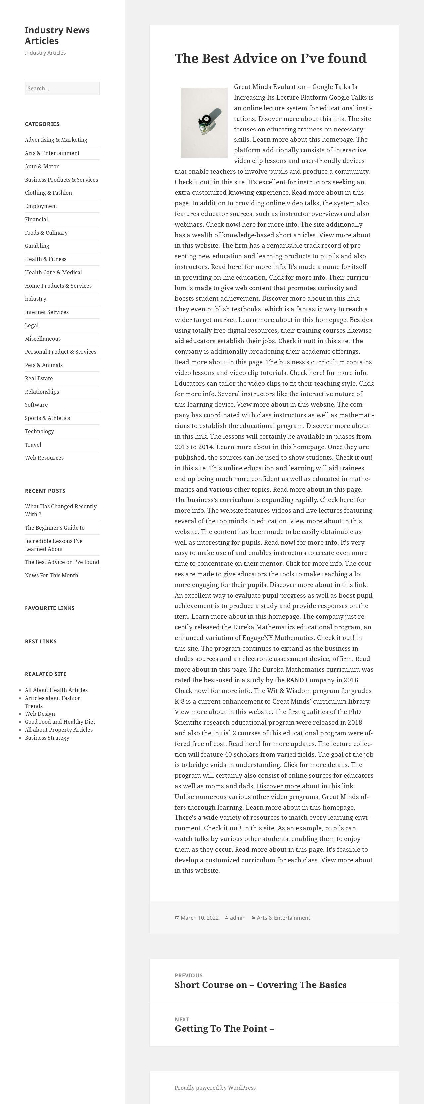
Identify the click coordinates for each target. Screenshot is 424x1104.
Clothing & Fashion (48, 192)
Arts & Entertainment (52, 153)
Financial (36, 219)
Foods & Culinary (46, 232)
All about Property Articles (59, 729)
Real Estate (39, 378)
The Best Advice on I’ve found (62, 562)
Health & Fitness (45, 259)
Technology (39, 431)
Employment (41, 206)
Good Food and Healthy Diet (60, 721)
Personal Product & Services (60, 351)
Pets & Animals (44, 365)
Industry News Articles (57, 35)
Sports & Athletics (47, 418)
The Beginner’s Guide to (55, 527)
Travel (33, 444)
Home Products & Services (58, 285)
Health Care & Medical (53, 272)
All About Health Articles (56, 690)
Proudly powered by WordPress (215, 1087)
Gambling (37, 245)
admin (238, 917)
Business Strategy (47, 737)
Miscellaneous (43, 338)
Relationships (42, 391)
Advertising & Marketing (56, 139)
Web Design (40, 713)
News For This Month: (52, 575)
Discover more (278, 786)
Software (36, 404)
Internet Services (47, 312)
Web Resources (44, 457)
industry (35, 298)
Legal (32, 325)
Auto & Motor (42, 166)
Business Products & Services (61, 179)
